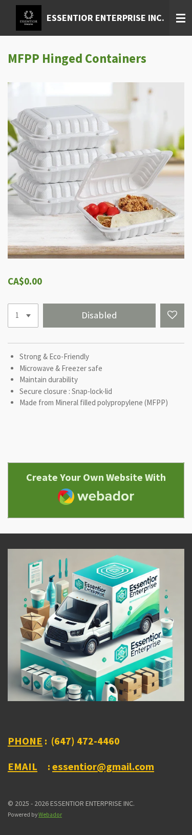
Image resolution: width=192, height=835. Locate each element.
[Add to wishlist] (172, 316)
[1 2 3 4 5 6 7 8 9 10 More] (23, 316)
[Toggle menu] (180, 18)
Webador (50, 814)
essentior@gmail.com (103, 766)
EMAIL (22, 766)
